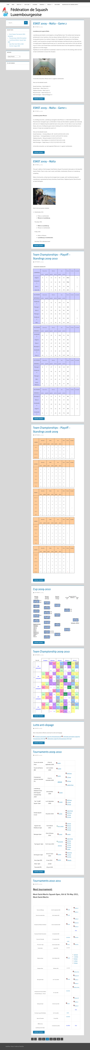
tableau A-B (76, 998)
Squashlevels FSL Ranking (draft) (70, 4)
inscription (68, 937)
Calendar (35, 4)
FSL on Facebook (11, 63)
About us (19, 4)
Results (49, 4)
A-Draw (69, 823)
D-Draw (69, 781)
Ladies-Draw (70, 785)
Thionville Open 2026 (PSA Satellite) (17, 38)
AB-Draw (69, 773)
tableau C (76, 911)
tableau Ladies (76, 987)
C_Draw (69, 854)
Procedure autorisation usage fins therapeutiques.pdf (47, 736)
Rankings (42, 4)
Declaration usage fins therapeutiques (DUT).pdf (59, 738)
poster (59, 763)
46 (51, 1039)
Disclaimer (57, 4)
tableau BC (76, 922)
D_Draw (69, 857)
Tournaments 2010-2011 (47, 880)
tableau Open (76, 971)
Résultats (76, 937)
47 (54, 1039)
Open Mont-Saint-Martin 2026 (16, 44)
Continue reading (38, 98)
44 (43, 1039)
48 (58, 1039)
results (69, 834)
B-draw (75, 959)
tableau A (76, 908)
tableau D (76, 926)
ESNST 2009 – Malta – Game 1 (49, 107)
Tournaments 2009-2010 (47, 752)
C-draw (75, 961)
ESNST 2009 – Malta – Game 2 (50, 23)
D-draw (76, 963)
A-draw (76, 956)
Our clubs (26, 4)
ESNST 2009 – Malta (44, 161)
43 (40, 1039)
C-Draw (69, 777)
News (13, 4)
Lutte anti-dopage (43, 725)
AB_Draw (69, 852)
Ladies (68, 849)
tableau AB (76, 975)
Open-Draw (70, 811)
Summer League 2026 (14, 46)
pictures (60, 845)
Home (8, 4)
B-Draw (69, 825)
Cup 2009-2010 (42, 589)
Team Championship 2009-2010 (51, 651)
